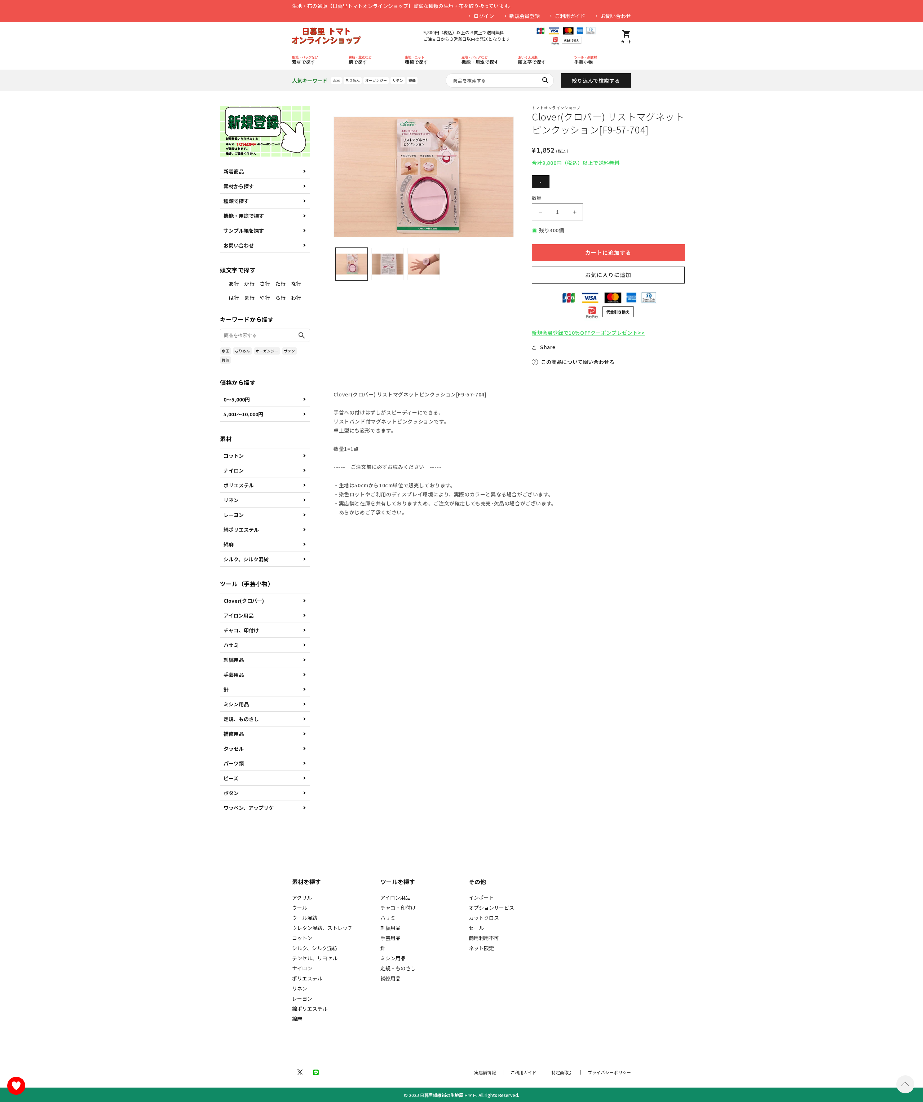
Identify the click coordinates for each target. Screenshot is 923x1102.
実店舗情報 (485, 1072)
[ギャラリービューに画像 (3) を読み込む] (423, 264)
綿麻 (229, 544)
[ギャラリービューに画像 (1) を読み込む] (351, 264)
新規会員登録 (524, 15)
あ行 (234, 283)
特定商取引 (562, 1072)
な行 (296, 283)
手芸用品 (234, 674)
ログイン (484, 15)
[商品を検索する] (545, 80)
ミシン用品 (236, 704)
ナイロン (234, 470)
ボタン (231, 792)
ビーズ (231, 778)
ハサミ (231, 645)
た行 (280, 283)
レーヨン (234, 514)
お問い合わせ (616, 15)
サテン (397, 80)
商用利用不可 (484, 937)
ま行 (249, 297)
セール (476, 927)
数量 (537, 197)
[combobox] (500, 80)
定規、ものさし (241, 719)
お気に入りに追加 (608, 274)
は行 (234, 297)
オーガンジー (376, 80)
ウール (299, 907)
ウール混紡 (304, 917)
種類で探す (236, 201)
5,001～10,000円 (243, 414)
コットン (234, 455)
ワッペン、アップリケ (249, 807)
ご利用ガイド (570, 15)
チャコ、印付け (241, 630)
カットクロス (484, 917)
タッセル (234, 748)
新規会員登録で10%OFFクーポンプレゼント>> (588, 332)
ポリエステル (239, 485)
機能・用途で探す (244, 215)
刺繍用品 (234, 659)
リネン (231, 500)
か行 (249, 283)
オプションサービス (491, 907)
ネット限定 (481, 948)
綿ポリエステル (241, 529)
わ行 (296, 297)
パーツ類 (234, 763)
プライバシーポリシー (609, 1072)
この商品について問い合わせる (577, 361)
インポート (481, 897)
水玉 (336, 80)
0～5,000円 (237, 399)
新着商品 (234, 171)
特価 (412, 80)
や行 (265, 297)
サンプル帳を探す (244, 230)
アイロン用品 (238, 615)
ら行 (280, 297)
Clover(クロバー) (244, 600)
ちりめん (352, 80)
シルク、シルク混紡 (246, 559)
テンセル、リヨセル (314, 958)
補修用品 (234, 733)
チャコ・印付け (398, 907)
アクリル (302, 897)
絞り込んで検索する (596, 80)
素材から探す (239, 186)
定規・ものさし (398, 968)
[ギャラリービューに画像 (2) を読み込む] (387, 264)
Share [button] (548, 347)
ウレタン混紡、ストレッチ (322, 927)
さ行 (265, 283)
